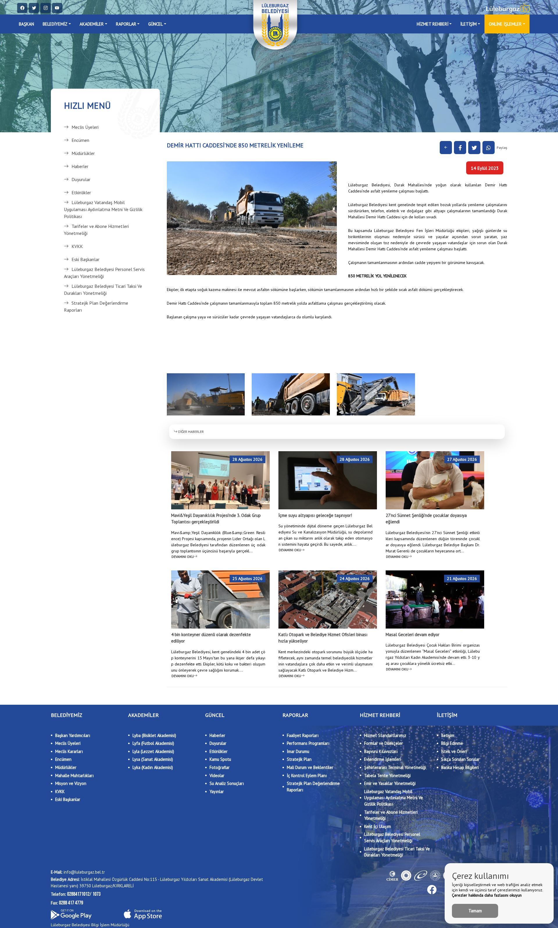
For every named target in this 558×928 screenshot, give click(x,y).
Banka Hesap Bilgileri (460, 767)
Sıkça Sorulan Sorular (460, 759)
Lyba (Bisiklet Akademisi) (154, 735)
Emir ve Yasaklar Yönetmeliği (390, 783)
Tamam (475, 910)
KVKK (77, 246)
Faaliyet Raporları (303, 735)
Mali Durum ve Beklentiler (310, 767)
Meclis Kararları (69, 751)
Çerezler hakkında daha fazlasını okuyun (487, 895)
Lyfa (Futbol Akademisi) (153, 743)
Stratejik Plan (299, 759)
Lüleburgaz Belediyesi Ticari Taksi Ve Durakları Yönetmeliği (103, 289)
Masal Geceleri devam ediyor (412, 634)
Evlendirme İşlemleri (382, 759)
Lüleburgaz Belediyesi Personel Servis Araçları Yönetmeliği (104, 272)
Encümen (80, 140)
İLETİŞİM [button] (468, 24)
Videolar (217, 775)
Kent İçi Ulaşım (377, 826)
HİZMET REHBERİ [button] (432, 24)
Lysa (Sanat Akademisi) (153, 759)
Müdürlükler (83, 153)
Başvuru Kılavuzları (381, 751)
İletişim (447, 735)
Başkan (26, 24)
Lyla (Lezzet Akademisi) (153, 751)
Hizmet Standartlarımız (385, 735)
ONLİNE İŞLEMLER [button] (505, 24)
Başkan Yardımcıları (72, 735)
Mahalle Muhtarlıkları (74, 775)
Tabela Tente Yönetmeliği (387, 775)
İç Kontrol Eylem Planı (307, 775)
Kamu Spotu (220, 759)
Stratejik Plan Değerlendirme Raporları (96, 306)
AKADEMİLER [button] (92, 24)
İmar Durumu (298, 751)
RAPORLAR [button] (126, 24)
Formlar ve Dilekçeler (383, 743)
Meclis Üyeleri (85, 127)
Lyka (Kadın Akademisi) (153, 767)
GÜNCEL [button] (155, 24)
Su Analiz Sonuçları (227, 783)
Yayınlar (217, 791)
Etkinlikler (81, 192)
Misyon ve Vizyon (70, 783)
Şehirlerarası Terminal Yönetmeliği (395, 767)
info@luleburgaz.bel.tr (78, 872)
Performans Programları (308, 743)
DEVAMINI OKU (182, 556)
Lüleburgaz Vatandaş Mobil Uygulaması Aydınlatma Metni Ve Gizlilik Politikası (103, 209)
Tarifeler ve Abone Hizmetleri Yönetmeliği (96, 229)
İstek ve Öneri (454, 751)
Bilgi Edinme (452, 743)
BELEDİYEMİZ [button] (55, 24)
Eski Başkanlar (85, 259)
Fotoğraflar (220, 767)
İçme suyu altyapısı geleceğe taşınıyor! (315, 515)
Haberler (79, 166)
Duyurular (80, 179)
